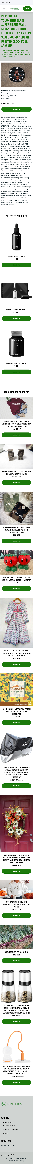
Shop (27, 9)
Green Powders (10, 1126)
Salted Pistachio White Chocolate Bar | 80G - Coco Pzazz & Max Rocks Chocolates (16, 711)
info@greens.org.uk (7, 2)
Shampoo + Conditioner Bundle (16, 310)
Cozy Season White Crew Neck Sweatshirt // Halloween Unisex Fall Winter (16, 904)
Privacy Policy (13, 1161)
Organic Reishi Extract (16, 256)
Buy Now (16, 109)
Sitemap (21, 1161)
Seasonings (5, 93)
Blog (6, 1133)
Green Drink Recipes (11, 1129)
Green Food (8, 1122)
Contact (11, 1158)
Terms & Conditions (22, 1158)
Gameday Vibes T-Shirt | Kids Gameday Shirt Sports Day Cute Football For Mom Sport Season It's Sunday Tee (16, 423)
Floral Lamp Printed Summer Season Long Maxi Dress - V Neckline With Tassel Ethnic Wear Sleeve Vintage (16, 653)
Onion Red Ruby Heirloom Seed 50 (16, 952)
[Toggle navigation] (3, 8)
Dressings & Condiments (18, 91)
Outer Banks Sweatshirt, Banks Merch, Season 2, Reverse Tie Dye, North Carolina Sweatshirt (16, 529)
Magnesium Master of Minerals (16, 363)
